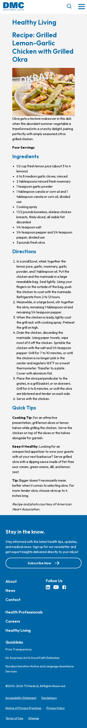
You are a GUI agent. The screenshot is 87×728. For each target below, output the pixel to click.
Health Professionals (24, 612)
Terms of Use (14, 718)
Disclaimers (49, 698)
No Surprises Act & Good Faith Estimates (32, 658)
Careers (12, 621)
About (11, 581)
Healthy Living (18, 630)
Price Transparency (18, 649)
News (10, 590)
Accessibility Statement (20, 698)
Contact (12, 599)
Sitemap (33, 718)
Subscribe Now (39, 563)
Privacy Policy (55, 708)
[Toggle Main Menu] (81, 7)
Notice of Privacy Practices (23, 708)
